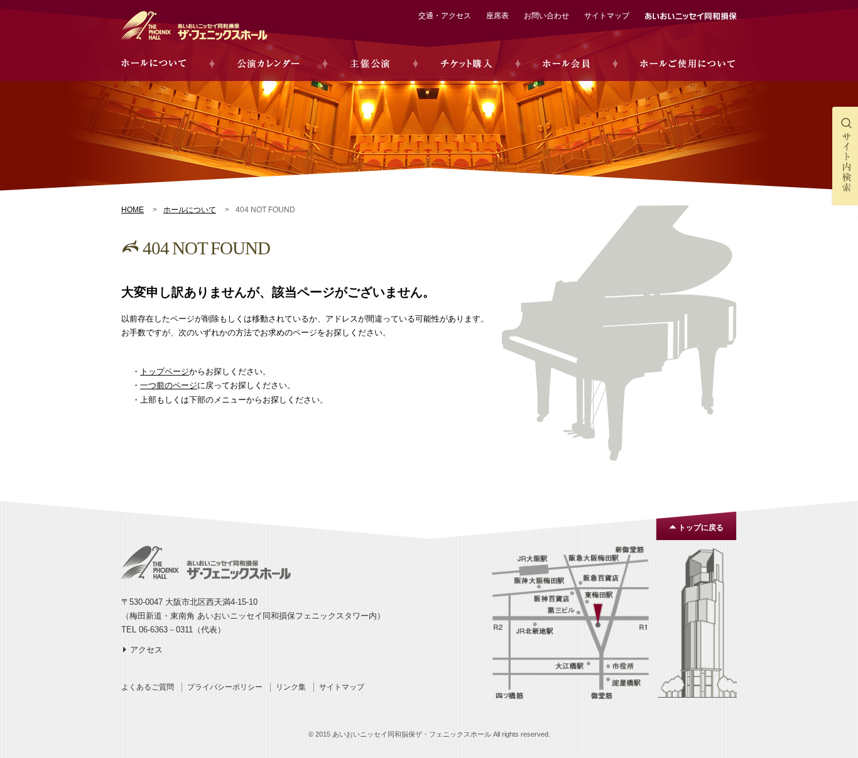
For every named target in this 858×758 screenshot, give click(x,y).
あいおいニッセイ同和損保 (690, 16)
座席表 (497, 15)
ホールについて (154, 63)
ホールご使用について (687, 63)
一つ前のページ (168, 385)
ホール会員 (566, 63)
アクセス (146, 649)
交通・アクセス (444, 15)
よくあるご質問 (147, 687)
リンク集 (291, 687)
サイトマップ (606, 15)
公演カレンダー (268, 63)
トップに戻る (701, 527)
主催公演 (370, 63)
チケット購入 (466, 63)
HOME (132, 209)
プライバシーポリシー (225, 687)
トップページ (164, 371)
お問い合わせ (546, 15)
